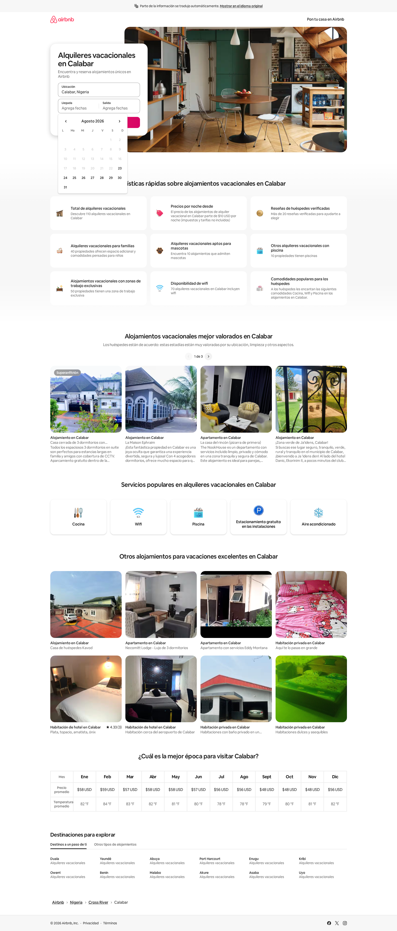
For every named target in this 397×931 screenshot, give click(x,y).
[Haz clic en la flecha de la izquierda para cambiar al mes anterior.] (66, 121)
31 (65, 187)
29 (111, 178)
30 (120, 178)
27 (92, 178)
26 (83, 178)
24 (65, 178)
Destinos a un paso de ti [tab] (68, 844)
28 (102, 178)
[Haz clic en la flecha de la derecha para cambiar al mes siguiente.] (119, 121)
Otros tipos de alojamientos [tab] (115, 844)
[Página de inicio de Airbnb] (62, 19)
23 (120, 168)
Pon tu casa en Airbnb (325, 19)
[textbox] (78, 108)
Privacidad (91, 923)
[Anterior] (188, 356)
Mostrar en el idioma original (241, 6)
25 (74, 178)
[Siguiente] (208, 356)
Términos (110, 923)
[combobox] (99, 92)
